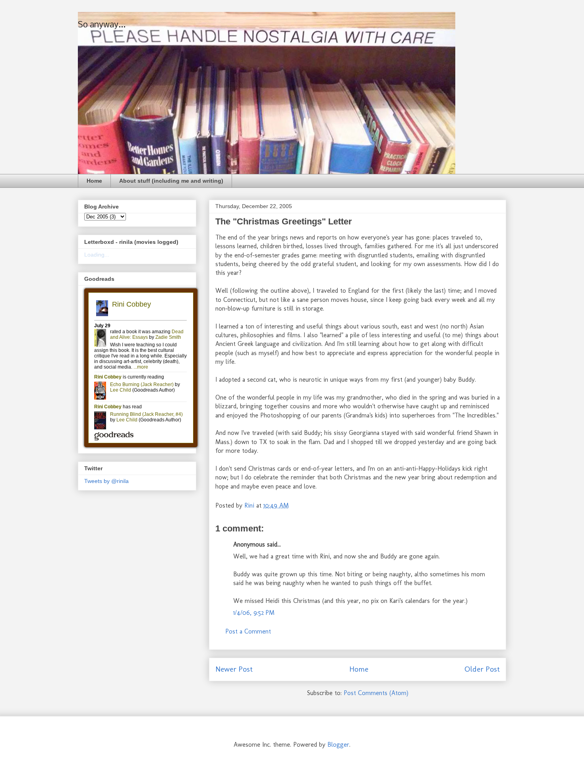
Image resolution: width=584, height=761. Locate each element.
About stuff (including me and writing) (171, 181)
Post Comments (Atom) (376, 693)
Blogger (338, 744)
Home (94, 181)
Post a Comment (248, 631)
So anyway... (102, 25)
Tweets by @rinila (106, 481)
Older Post (482, 669)
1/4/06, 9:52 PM (254, 612)
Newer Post (234, 669)
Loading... (96, 254)
